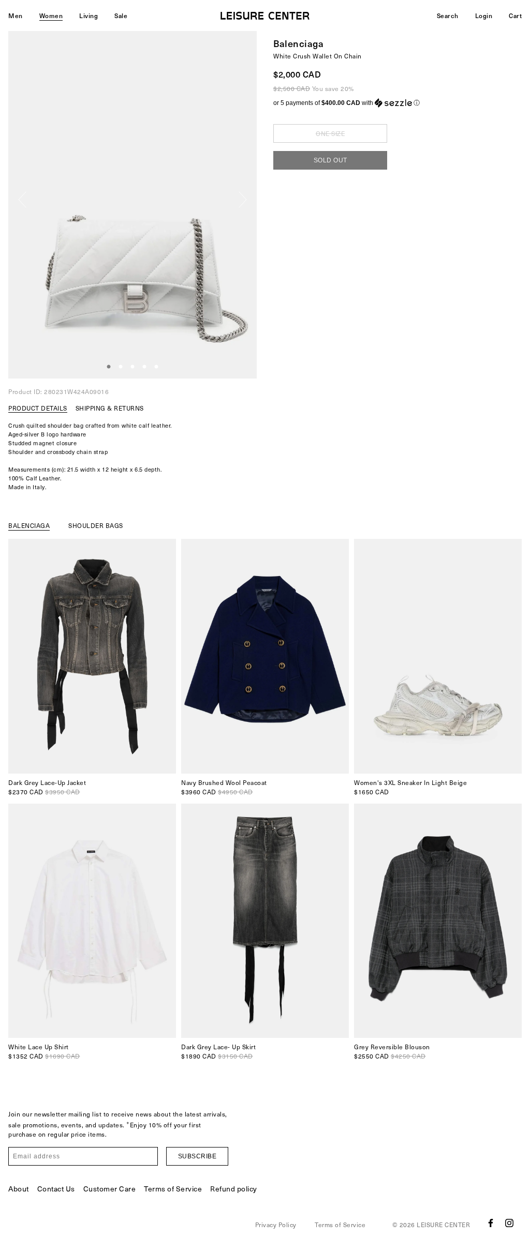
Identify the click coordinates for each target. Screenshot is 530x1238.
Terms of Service (173, 1188)
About (18, 1188)
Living (88, 15)
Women (51, 15)
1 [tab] (109, 367)
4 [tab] (144, 367)
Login (484, 15)
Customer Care (109, 1188)
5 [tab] (156, 367)
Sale (120, 15)
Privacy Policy (276, 1224)
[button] (397, 103)
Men (15, 15)
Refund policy (233, 1188)
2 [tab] (120, 367)
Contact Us (56, 1188)
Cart (515, 15)
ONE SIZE (330, 133)
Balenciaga (298, 43)
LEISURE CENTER (443, 1224)
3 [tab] (132, 367)
